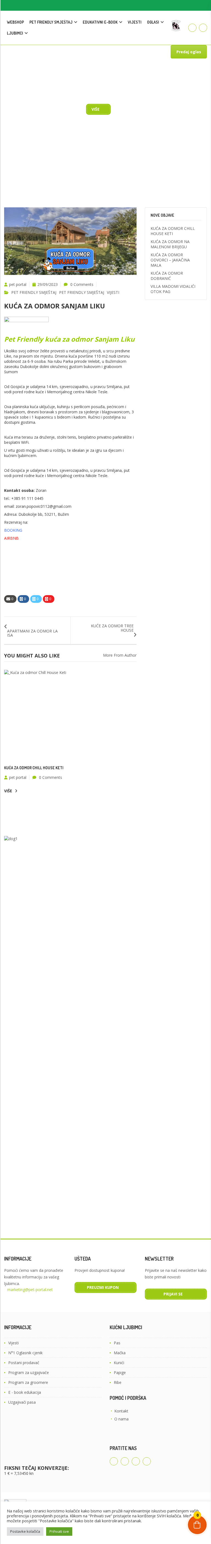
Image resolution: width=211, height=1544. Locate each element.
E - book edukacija (24, 1392)
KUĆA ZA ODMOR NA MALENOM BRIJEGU (170, 244)
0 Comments (81, 284)
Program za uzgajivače (28, 1372)
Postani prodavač (23, 1362)
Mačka (120, 1352)
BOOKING (13, 530)
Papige (120, 1372)
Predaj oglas (188, 51)
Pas (117, 1342)
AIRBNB (11, 538)
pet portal (17, 284)
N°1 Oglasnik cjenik (25, 1352)
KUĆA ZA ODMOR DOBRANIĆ (167, 276)
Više (95, 109)
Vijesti (13, 1342)
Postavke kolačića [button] (25, 1531)
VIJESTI (134, 22)
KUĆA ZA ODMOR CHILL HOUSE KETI (33, 767)
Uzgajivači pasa (22, 1402)
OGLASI (153, 22)
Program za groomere (28, 1382)
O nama (121, 1419)
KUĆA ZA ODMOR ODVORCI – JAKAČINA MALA (170, 260)
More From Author (120, 655)
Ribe (117, 1382)
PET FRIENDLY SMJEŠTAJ (51, 22)
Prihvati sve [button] (59, 1531)
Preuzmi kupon (103, 1287)
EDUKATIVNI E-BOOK (100, 22)
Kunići (119, 1362)
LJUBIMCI (15, 33)
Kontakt (121, 1411)
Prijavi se (173, 1294)
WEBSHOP (15, 22)
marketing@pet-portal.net (30, 1289)
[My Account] (192, 28)
